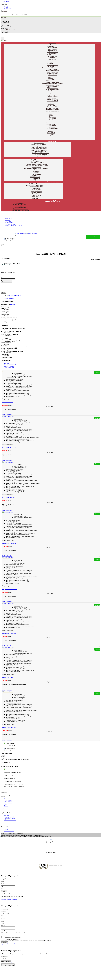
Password (3, 925)
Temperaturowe (52, 56)
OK (3, 756)
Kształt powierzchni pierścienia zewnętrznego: (17, 385)
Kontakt (6, 806)
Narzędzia (35, 196)
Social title (3, 911)
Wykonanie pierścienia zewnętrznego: (15, 390)
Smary (20, 206)
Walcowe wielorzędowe (52, 70)
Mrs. (8, 913)
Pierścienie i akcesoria (35, 184)
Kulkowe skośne (52, 50)
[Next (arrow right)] (3, 244)
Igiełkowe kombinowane (52, 90)
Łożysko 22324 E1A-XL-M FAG (9, 447)
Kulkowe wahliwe (52, 49)
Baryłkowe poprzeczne (52, 108)
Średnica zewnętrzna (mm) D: (13, 380)
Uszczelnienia (36, 188)
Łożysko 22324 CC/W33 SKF (9, 727)
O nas (5, 798)
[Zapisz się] (1, 756)
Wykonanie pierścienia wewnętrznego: (15, 386)
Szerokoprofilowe (36, 167)
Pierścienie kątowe (37, 194)
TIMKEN (12, 305)
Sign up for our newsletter (26, 940)
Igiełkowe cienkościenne (52, 82)
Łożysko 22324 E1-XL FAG (8, 497)
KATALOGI (7, 829)
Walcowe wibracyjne (52, 66)
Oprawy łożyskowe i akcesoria (39, 150)
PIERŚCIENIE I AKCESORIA (35, 185)
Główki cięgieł (52, 119)
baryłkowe (51, 104)
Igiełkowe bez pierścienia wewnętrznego (52, 83)
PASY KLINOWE (35, 161)
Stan (3, 307)
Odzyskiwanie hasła (11, 899)
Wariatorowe (36, 171)
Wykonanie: (9, 437)
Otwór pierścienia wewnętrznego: (14, 387)
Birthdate (3, 930)
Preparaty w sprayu (20, 207)
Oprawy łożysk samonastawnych (40, 147)
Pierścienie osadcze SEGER (36, 186)
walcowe (51, 62)
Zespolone (36, 170)
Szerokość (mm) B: (10, 382)
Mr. (4, 913)
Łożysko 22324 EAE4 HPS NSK (9, 589)
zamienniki (6, 363)
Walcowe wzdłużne (52, 69)
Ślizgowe (51, 114)
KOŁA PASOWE (35, 177)
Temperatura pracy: (10, 392)
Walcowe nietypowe (52, 72)
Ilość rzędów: (9, 389)
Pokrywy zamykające (40, 155)
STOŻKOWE (51, 95)
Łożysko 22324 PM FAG (7, 402)
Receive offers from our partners (13, 937)
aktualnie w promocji (9, 366)
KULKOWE (50, 46)
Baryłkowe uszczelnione (52, 111)
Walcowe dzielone (52, 75)
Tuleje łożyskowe (36, 189)
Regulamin (6, 815)
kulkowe (51, 44)
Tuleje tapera (36, 179)
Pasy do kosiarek (36, 174)
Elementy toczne (36, 195)
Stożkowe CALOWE (52, 101)
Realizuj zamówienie (12, 29)
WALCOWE (50, 63)
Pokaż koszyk (4, 29)
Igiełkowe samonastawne (52, 89)
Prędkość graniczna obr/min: (13, 489)
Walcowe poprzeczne (52, 65)
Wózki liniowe (52, 127)
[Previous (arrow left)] (1, 244)
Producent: (5, 305)
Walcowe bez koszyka (52, 73)
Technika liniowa (50, 122)
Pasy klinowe (34, 160)
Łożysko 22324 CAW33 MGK (9, 633)
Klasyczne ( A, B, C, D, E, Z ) (36, 162)
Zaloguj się (6, 7)
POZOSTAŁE (51, 133)
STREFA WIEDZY (9, 831)
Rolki (52, 134)
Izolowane (52, 57)
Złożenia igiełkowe (52, 86)
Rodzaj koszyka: (18, 376)
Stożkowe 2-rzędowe (52, 98)
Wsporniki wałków (52, 128)
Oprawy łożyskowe (40, 151)
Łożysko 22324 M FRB (7, 677)
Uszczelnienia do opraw (40, 154)
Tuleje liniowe (52, 125)
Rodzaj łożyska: (18, 375)
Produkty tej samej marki (10, 364)
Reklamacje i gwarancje (10, 820)
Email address (4, 956)
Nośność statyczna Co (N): (12, 492)
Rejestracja (3, 899)
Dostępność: (5, 264)
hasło (2, 886)
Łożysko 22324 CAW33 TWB (9, 543)
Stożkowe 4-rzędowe (52, 99)
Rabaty (5, 804)
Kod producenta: (10, 377)
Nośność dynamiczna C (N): (13, 490)
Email (2, 881)
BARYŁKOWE (51, 105)
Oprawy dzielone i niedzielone (39, 148)
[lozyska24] (4, 40)
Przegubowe (52, 117)
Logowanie (3, 943)
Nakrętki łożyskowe (36, 191)
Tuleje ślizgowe (52, 118)
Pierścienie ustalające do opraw (40, 153)
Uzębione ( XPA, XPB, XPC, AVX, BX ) (36, 164)
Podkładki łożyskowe (36, 192)
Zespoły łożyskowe (40, 145)
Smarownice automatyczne (20, 209)
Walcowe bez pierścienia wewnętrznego (52, 67)
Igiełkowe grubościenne (52, 80)
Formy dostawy (8, 801)
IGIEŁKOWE (51, 79)
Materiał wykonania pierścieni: (13, 393)
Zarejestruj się (7, 8)
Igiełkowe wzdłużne (52, 88)
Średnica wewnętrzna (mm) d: (13, 379)
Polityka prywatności (9, 817)
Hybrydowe (52, 59)
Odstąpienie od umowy (10, 818)
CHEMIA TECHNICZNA (19, 204)
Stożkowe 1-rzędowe (52, 96)
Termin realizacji (8, 800)
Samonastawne (52, 53)
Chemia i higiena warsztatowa (20, 210)
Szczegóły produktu (9, 298)
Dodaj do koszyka (6, 281)
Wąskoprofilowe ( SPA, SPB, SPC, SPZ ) (36, 165)
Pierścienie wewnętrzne (52, 85)
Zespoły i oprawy (39, 143)
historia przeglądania (9, 367)
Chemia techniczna (19, 203)
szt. (11, 264)
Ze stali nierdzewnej (52, 54)
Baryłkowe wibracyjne (52, 109)
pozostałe (50, 131)
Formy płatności (8, 803)
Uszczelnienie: (9, 383)
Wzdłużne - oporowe (52, 52)
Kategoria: (6, 295)
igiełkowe (50, 78)
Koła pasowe (34, 175)
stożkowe (50, 93)
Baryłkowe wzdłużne (52, 106)
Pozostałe (52, 135)
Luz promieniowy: (10, 396)
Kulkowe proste (52, 47)
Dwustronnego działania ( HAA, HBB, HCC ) (36, 168)
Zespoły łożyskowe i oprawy (38, 144)
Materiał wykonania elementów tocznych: (16, 395)
